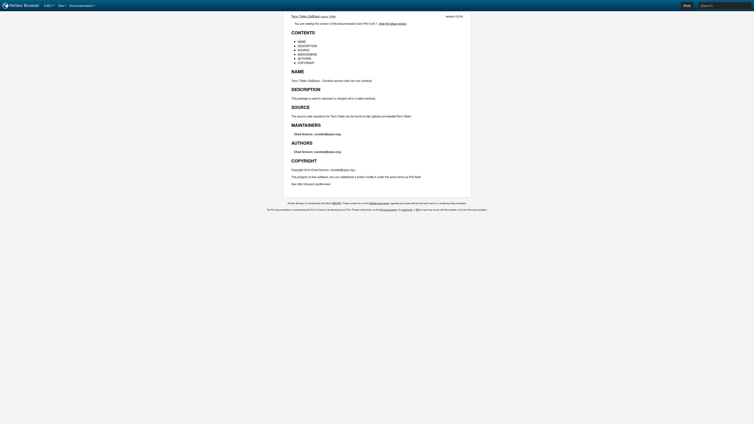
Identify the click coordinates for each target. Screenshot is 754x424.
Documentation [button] (81, 6)
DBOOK (336, 203)
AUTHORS (304, 58)
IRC (418, 209)
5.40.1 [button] (48, 6)
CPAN (332, 16)
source (324, 16)
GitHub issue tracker (379, 203)
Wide (687, 6)
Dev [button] (61, 6)
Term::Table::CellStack (305, 16)
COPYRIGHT (306, 63)
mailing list (407, 209)
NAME (302, 41)
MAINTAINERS (307, 54)
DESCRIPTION (307, 46)
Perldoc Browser (23, 5)
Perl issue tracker (388, 209)
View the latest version (393, 24)
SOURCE (304, 50)
